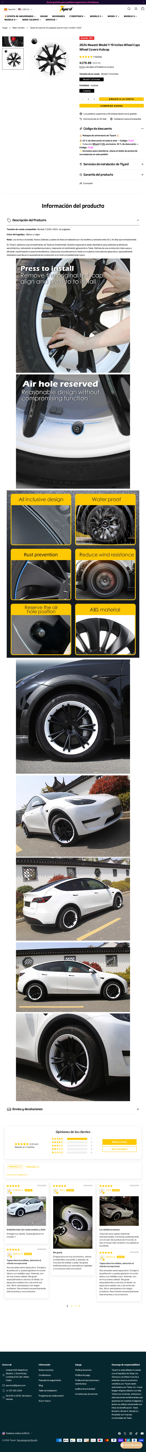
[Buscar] (129, 9)
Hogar (4, 28)
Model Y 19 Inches (91, 79)
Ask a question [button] (119, 1149)
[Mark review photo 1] (73, 1222)
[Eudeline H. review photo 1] (26, 1211)
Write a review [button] (119, 1142)
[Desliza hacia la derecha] (64, 56)
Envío (82, 67)
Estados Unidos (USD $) (17, 1433)
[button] (86, 57)
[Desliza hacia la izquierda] (34, 56)
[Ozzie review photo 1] (119, 1211)
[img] (13, 1186)
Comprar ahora (111, 106)
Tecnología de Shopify (27, 1440)
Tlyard (13, 1440)
